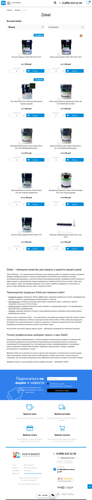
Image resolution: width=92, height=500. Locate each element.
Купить (35, 71)
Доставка (15, 470)
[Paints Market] (14, 3)
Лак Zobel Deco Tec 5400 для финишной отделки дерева (26, 102)
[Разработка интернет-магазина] (65, 493)
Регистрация (29, 465)
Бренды (17, 10)
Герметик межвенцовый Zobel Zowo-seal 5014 (66, 236)
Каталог (15, 468)
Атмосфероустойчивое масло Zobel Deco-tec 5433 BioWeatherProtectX (26, 147)
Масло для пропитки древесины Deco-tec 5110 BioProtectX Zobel (65, 102)
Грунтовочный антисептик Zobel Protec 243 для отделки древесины (26, 191)
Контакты (27, 470)
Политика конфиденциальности (29, 484)
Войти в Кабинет (30, 468)
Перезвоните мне (67, 458)
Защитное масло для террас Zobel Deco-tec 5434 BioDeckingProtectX (66, 147)
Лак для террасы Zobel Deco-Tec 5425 (26, 57)
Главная (9, 10)
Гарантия (15, 473)
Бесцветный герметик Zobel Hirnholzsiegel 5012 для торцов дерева (65, 191)
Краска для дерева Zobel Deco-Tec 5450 (65, 57)
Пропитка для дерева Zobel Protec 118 (26, 235)
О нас (14, 465)
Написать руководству (32, 473)
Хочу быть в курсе (62, 390)
